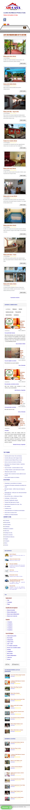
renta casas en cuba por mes (11, 512)
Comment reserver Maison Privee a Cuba (13, 460)
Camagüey (7, 540)
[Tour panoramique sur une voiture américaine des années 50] (7, 580)
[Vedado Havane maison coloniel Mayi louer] (7, 774)
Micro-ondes (10, 653)
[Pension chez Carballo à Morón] (15, 131)
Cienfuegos (16, 314)
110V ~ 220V (10, 643)
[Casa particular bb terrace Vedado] (7, 780)
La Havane (7, 520)
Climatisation (10, 639)
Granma (6, 545)
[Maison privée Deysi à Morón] (15, 159)
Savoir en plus (23, 63)
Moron (6, 543)
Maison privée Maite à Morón (9, 225)
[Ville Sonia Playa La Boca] (7, 750)
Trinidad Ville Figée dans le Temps (12, 502)
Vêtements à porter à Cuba (10, 471)
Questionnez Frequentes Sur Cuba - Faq (13, 504)
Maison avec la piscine (12, 616)
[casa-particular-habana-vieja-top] (7, 744)
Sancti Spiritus (8, 524)
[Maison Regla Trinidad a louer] (7, 725)
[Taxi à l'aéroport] (7, 555)
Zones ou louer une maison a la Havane (13, 462)
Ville (8, 600)
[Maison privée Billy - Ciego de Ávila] (15, 102)
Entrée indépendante (11, 655)
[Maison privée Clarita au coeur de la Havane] (12, 421)
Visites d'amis (10, 641)
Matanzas (15, 309)
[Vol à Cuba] (7, 570)
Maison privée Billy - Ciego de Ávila (11, 111)
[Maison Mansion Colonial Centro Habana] (7, 713)
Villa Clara (7, 530)
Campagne (9, 602)
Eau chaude (9, 637)
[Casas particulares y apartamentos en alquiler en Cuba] (4, 24)
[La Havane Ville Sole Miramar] (7, 768)
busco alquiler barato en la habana (12, 477)
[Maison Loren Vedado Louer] (7, 762)
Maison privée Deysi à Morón (9, 168)
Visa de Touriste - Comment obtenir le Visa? (14, 467)
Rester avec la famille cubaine (13, 647)
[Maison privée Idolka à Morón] (15, 274)
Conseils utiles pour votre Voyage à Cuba (13, 458)
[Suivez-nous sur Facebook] (4, 20)
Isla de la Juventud (8, 534)
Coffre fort (9, 657)
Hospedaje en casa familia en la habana (13, 483)
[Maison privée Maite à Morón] (15, 215)
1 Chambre (9, 622)
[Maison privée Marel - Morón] (15, 245)
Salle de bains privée (11, 635)
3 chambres (9, 626)
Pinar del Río (18, 312)
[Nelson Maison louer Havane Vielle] (12, 352)
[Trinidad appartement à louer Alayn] (7, 787)
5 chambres (9, 629)
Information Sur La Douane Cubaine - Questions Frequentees (15, 465)
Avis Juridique (8, 506)
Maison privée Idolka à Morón (9, 284)
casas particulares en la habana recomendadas (15, 510)
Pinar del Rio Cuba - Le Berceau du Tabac (13, 496)
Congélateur (10, 651)
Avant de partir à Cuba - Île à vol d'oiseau (13, 455)
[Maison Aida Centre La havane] (7, 731)
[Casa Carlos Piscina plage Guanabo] (7, 676)
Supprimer (16, 664)
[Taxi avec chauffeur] (7, 565)
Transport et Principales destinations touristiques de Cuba (15, 486)
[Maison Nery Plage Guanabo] (7, 689)
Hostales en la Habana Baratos (11, 514)
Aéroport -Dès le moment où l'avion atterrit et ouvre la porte (15, 474)
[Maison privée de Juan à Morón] (15, 186)
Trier (8, 664)
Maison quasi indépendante (13, 614)
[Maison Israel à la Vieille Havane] (7, 799)
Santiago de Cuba (9, 312)
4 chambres (9, 627)
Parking (9, 649)
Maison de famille (11, 610)
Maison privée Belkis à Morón (9, 84)
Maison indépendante (12, 612)
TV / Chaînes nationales (12, 645)
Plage (8, 604)
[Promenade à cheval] (7, 575)
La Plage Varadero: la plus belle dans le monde (14, 469)
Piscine (8, 659)
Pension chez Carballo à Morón (10, 141)
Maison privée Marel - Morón (9, 254)
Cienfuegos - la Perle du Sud (11, 498)
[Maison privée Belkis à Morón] (15, 74)
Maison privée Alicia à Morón (9, 56)
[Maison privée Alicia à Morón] (15, 46)
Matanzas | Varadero (9, 528)
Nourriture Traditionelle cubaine (11, 500)
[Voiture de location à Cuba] (7, 559)
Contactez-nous (8, 508)
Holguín (20, 309)
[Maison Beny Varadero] (7, 695)
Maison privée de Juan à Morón (10, 196)
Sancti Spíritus (9, 314)
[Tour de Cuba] (7, 587)
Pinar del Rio (7, 522)
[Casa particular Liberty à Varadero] (7, 719)
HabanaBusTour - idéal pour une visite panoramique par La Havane (16, 493)
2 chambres (9, 624)
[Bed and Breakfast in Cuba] (8, 24)
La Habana (8, 309)
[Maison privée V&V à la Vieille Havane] (7, 707)
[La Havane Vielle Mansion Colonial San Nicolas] (12, 323)
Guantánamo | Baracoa (9, 536)
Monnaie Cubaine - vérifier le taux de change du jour (15, 489)
